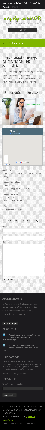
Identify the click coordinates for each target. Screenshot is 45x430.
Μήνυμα (5, 242)
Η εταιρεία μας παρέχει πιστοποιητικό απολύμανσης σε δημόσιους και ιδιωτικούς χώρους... (20, 347)
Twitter (13, 7)
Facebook (16, 7)
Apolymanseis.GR (24, 18)
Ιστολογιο (20, 423)
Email (4, 234)
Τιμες (12, 423)
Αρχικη (4, 423)
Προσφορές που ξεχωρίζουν (14, 374)
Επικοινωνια (31, 423)
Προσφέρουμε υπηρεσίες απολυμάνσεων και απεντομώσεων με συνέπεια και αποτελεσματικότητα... (21, 337)
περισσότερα (10, 323)
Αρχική (7, 43)
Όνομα (4, 226)
